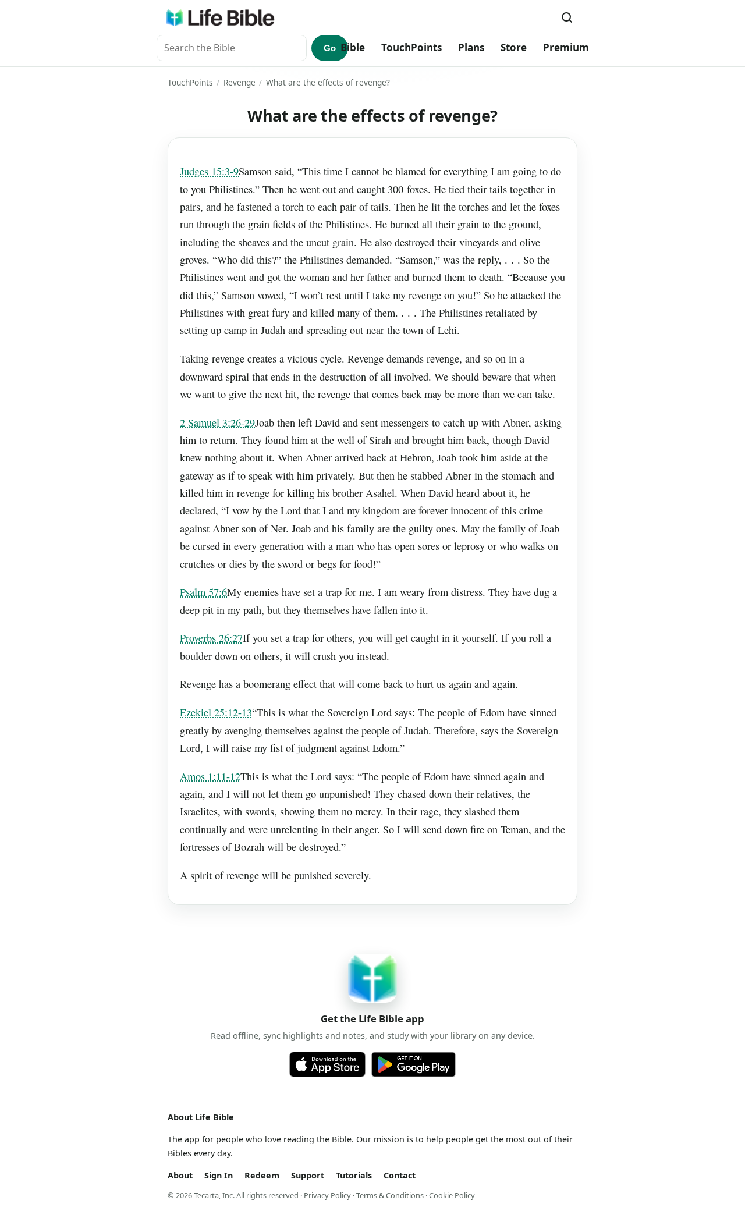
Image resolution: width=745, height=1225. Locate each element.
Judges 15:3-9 (209, 171)
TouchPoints (411, 47)
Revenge (240, 82)
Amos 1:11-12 (210, 776)
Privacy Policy (327, 1195)
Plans (471, 47)
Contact (400, 1175)
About (180, 1175)
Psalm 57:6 (203, 592)
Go (330, 48)
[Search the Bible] (567, 17)
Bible (352, 47)
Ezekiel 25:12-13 (216, 712)
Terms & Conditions (390, 1195)
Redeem (261, 1175)
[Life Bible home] (220, 17)
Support (307, 1175)
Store (514, 47)
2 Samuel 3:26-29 (217, 422)
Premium (566, 47)
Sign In (218, 1175)
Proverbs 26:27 (211, 638)
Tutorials (354, 1175)
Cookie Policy (452, 1195)
